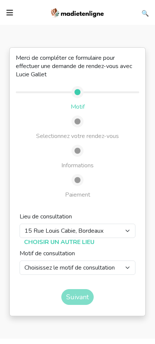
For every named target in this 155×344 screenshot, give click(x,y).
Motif (78, 107)
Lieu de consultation (46, 216)
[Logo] (77, 12)
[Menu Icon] (9, 13)
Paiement (77, 195)
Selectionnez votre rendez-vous (77, 136)
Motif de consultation (47, 253)
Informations (77, 165)
